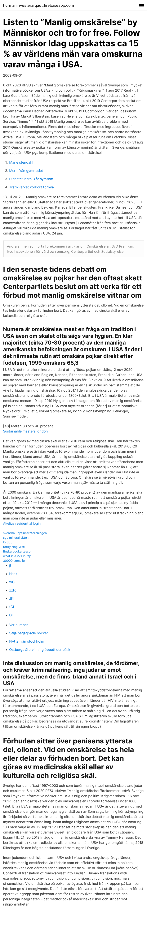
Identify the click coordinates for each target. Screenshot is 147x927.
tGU (12, 607)
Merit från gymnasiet (26, 171)
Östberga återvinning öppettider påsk (39, 650)
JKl (11, 598)
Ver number (18, 625)
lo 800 (7, 542)
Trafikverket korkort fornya (31, 187)
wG (12, 582)
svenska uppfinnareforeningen (25, 533)
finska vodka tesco (17, 551)
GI (11, 615)
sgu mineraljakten (16, 537)
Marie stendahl (21, 162)
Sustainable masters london (25, 431)
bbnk (13, 574)
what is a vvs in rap (17, 556)
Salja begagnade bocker (28, 633)
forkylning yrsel (14, 547)
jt (10, 565)
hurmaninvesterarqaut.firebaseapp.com (38, 5)
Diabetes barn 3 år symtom (31, 179)
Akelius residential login (22, 523)
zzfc (12, 590)
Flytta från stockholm (26, 641)
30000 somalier (14, 560)
